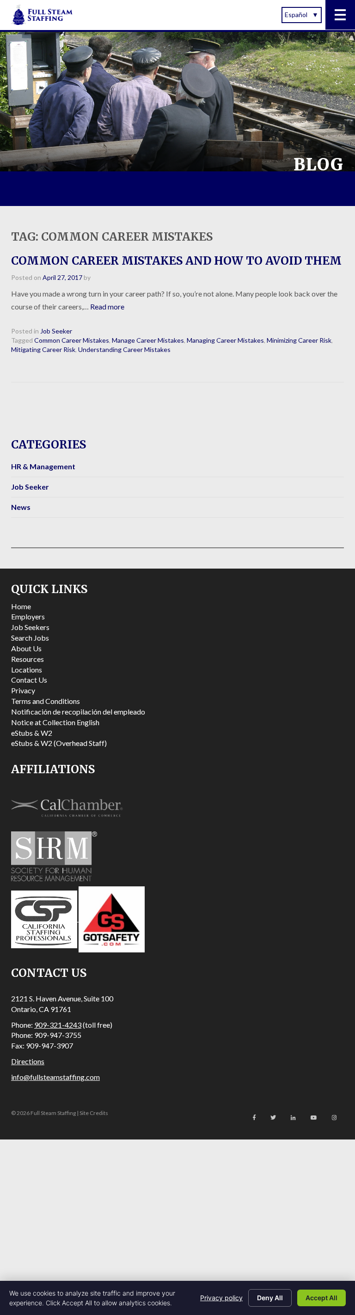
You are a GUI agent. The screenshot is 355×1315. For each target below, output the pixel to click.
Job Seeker (56, 331)
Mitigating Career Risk (43, 349)
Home (21, 606)
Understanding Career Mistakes (124, 349)
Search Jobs (30, 637)
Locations (26, 669)
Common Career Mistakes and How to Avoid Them (176, 261)
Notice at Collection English (55, 722)
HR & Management (43, 466)
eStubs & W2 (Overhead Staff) (59, 743)
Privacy (23, 690)
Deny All (270, 1298)
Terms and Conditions (45, 701)
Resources (27, 658)
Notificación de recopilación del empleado (78, 711)
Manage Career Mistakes (148, 340)
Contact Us (29, 679)
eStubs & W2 (31, 732)
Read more (107, 306)
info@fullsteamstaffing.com (55, 1077)
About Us (26, 648)
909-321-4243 (57, 1024)
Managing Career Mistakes (225, 340)
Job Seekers (30, 627)
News (21, 507)
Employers (28, 616)
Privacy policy (221, 1298)
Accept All (321, 1298)
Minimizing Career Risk (299, 340)
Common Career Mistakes (71, 340)
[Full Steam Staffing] (42, 15)
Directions (27, 1061)
